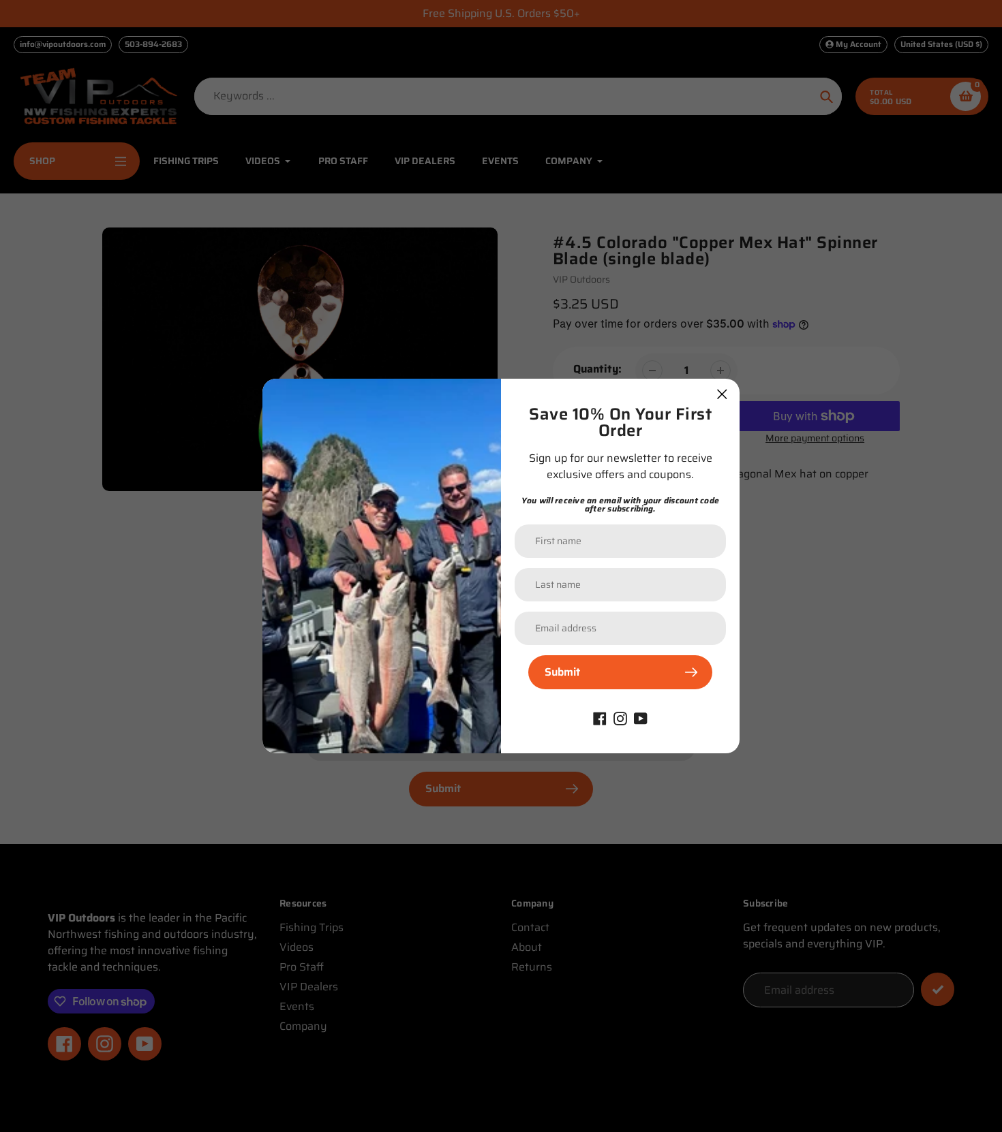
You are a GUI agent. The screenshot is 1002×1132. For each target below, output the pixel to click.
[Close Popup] (722, 394)
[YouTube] (641, 717)
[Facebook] (600, 717)
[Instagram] (620, 717)
